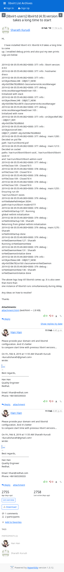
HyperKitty (32, 567)
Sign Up (25, 8)
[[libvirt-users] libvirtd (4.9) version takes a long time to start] (60, 15)
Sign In (10, 8)
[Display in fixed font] (56, 316)
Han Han (16, 332)
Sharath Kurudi (20, 30)
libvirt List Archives (20, 3)
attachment (19, 404)
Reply (7, 318)
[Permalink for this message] (60, 316)
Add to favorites (13, 522)
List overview (8, 500)
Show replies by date (51, 323)
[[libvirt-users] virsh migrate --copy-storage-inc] (4, 15)
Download (10, 506)
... (4, 366)
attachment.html (10, 310)
